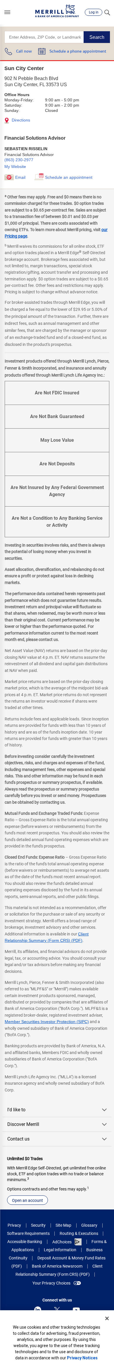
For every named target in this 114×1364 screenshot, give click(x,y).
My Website (15, 166)
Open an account (27, 1200)
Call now (24, 51)
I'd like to (16, 1109)
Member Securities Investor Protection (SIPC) (47, 1021)
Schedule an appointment (68, 177)
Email (20, 177)
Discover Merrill (23, 1124)
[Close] (107, 1318)
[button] (7, 12)
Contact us (18, 1139)
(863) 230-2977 (18, 159)
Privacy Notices (82, 1358)
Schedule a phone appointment (77, 51)
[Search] (106, 12)
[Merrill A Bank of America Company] (57, 11)
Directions (20, 120)
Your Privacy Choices (51, 1283)
